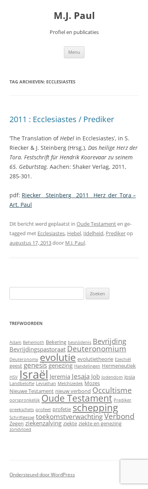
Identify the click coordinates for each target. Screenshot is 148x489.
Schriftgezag (21, 417)
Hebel (74, 233)
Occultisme (112, 390)
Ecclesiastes (51, 233)
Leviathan (46, 383)
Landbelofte (21, 383)
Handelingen (87, 366)
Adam (15, 342)
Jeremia (60, 376)
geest (15, 365)
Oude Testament (96, 223)
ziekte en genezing (100, 423)
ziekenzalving (43, 423)
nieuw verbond (73, 391)
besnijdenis (79, 342)
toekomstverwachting (69, 416)
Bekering (56, 342)
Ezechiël (123, 359)
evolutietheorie (95, 359)
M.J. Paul (74, 15)
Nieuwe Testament (31, 391)
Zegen (16, 423)
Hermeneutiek (119, 365)
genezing (61, 365)
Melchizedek (70, 383)
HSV (13, 377)
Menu (74, 52)
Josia (129, 376)
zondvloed (20, 429)
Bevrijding (109, 341)
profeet (43, 409)
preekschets (21, 409)
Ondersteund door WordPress (42, 474)
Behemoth (33, 342)
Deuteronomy (23, 359)
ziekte (70, 423)
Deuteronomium (96, 348)
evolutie (58, 357)
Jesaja (81, 376)
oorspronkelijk (24, 400)
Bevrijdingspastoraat (37, 349)
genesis (35, 365)
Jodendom (112, 377)
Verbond (119, 416)
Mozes (92, 383)
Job (95, 376)
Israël (33, 374)
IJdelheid (93, 233)
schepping (95, 407)
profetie (61, 409)
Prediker (116, 233)
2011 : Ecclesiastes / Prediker (61, 119)
